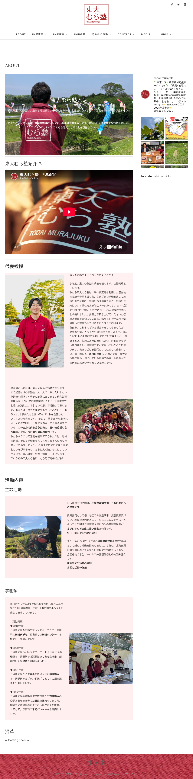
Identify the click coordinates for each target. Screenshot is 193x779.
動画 (12, 657)
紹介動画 (22, 661)
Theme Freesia (101, 774)
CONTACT (125, 34)
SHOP (164, 34)
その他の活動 (100, 34)
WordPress (131, 774)
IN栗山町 (80, 34)
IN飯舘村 (59, 34)
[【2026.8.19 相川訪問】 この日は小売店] (152, 128)
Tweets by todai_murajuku (156, 176)
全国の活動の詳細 (77, 567)
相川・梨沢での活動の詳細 (81, 533)
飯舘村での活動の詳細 (79, 563)
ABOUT (21, 34)
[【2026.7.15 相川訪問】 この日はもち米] (176, 152)
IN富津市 (38, 34)
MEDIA (146, 34)
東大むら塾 (71, 774)
